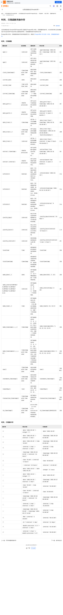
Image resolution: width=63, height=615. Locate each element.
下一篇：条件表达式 (56, 540)
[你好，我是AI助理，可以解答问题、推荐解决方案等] (54, 6)
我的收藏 (58, 25)
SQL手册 (46, 13)
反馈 (34, 548)
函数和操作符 (53, 13)
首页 (2, 13)
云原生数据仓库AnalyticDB (11, 13)
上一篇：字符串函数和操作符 (8, 540)
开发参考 (41, 13)
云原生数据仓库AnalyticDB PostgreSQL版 (28, 13)
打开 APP (58, 2)
